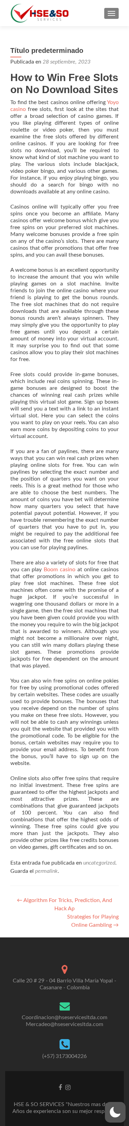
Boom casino (59, 569)
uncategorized (99, 863)
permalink (46, 871)
